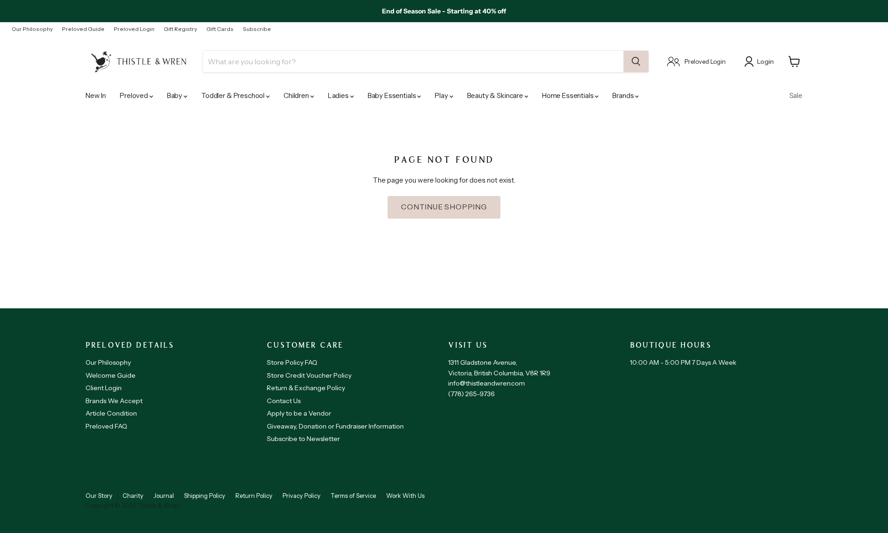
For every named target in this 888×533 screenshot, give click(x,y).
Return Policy (253, 495)
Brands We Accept (114, 401)
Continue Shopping (444, 206)
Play (442, 95)
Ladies (339, 95)
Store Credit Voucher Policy (309, 375)
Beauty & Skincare (495, 95)
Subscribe (257, 29)
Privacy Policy (302, 495)
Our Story (99, 495)
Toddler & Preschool (233, 95)
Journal (164, 495)
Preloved (134, 95)
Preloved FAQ (106, 426)
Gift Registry (180, 29)
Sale (795, 95)
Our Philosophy (32, 29)
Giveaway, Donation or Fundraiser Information (335, 426)
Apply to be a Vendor (299, 413)
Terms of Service (353, 495)
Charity (133, 495)
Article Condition (111, 413)
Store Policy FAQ (292, 362)
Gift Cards (220, 29)
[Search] (635, 61)
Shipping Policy (204, 495)
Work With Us (405, 495)
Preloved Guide (83, 29)
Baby (175, 95)
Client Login (104, 388)
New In (96, 95)
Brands (623, 95)
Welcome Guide (111, 375)
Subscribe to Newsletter (303, 439)
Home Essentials (568, 95)
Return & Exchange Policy (306, 388)
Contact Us (284, 401)
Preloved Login (134, 29)
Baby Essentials (393, 95)
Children (297, 95)
